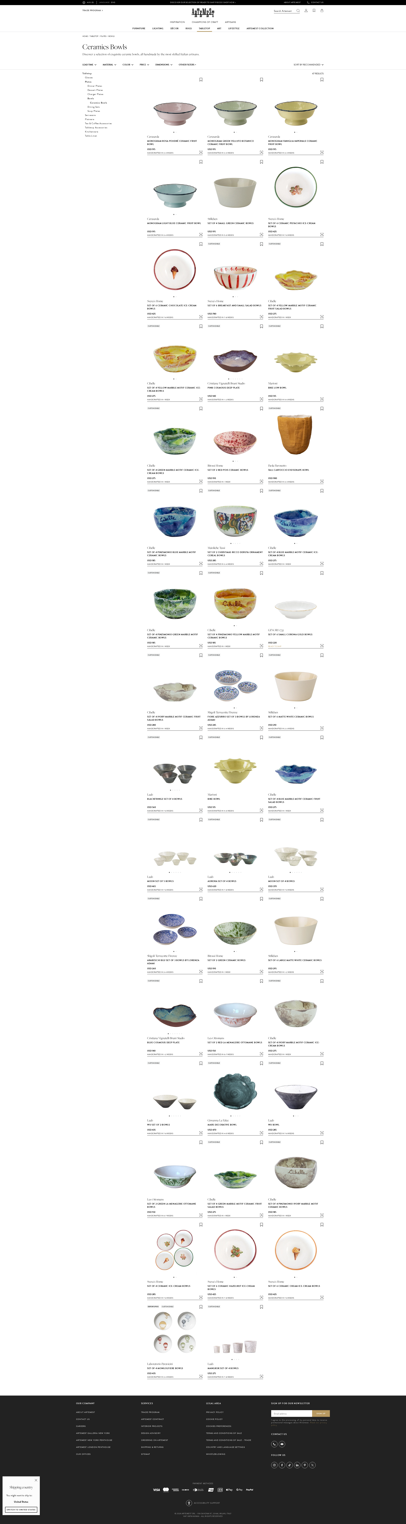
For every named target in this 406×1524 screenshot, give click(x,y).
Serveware (90, 115)
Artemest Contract (152, 1419)
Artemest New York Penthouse (94, 1440)
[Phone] (274, 1444)
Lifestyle (234, 28)
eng (107, 2)
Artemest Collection (260, 28)
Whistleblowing (215, 1454)
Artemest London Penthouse (93, 1447)
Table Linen (91, 135)
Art (219, 28)
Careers (81, 1426)
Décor (174, 28)
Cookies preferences (218, 1426)
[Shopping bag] (322, 10)
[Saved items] (314, 10)
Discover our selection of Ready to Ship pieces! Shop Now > (203, 2)
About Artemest (292, 2)
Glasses (89, 77)
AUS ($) (90, 2)
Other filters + (187, 64)
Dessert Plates (95, 90)
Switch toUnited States (21, 1509)
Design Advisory (151, 1433)
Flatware (89, 119)
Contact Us (317, 2)
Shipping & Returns (152, 1447)
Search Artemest (282, 11)
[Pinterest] (305, 1465)
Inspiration (177, 22)
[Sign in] (306, 10)
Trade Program (91, 10)
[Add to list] (201, 80)
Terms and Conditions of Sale (224, 1433)
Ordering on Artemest (154, 1440)
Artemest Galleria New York (93, 1433)
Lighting (158, 28)
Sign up (321, 1413)
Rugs (189, 28)
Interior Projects (151, 1426)
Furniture (138, 28)
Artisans (230, 22)
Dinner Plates (95, 86)
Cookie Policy (214, 1419)
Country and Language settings (225, 1447)
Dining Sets (94, 107)
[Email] (282, 1444)
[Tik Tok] (290, 1465)
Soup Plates (94, 111)
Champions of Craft (205, 22)
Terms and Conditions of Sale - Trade (228, 1440)
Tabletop (204, 28)
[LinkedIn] (297, 1465)
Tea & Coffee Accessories (98, 123)
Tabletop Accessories (96, 127)
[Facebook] (282, 1465)
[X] (312, 1465)
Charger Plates (96, 94)
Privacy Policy (215, 1412)
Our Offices (83, 1454)
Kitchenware (91, 131)
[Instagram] (274, 1465)
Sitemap (145, 1454)
